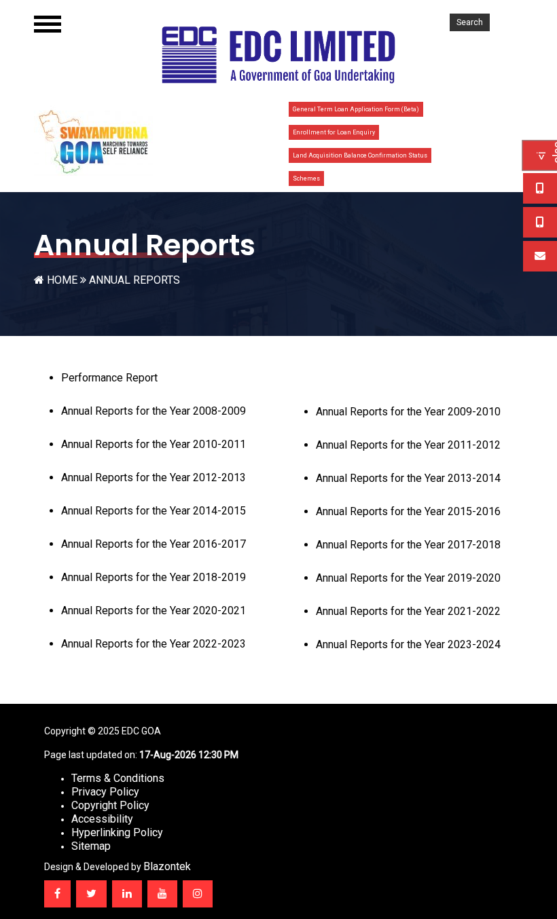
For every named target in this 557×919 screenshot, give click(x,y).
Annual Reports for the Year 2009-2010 (408, 411)
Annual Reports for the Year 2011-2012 (408, 444)
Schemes (306, 178)
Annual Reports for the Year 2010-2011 (153, 444)
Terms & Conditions (117, 778)
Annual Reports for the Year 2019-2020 (408, 577)
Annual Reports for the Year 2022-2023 (153, 643)
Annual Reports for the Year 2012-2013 (153, 477)
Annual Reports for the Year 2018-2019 (153, 577)
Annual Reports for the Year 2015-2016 (408, 511)
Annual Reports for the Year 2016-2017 (153, 544)
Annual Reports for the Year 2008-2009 (153, 411)
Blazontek (167, 866)
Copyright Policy (110, 805)
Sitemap (91, 846)
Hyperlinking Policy (117, 832)
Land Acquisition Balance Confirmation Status (360, 155)
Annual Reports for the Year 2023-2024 (408, 644)
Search (469, 22)
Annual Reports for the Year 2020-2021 (153, 610)
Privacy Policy (105, 791)
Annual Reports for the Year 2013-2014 (408, 478)
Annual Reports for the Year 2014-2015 (153, 510)
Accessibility (102, 818)
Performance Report (109, 377)
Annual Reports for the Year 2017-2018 (408, 544)
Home (62, 280)
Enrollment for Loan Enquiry (334, 132)
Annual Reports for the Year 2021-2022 (408, 611)
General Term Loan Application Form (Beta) (356, 109)
